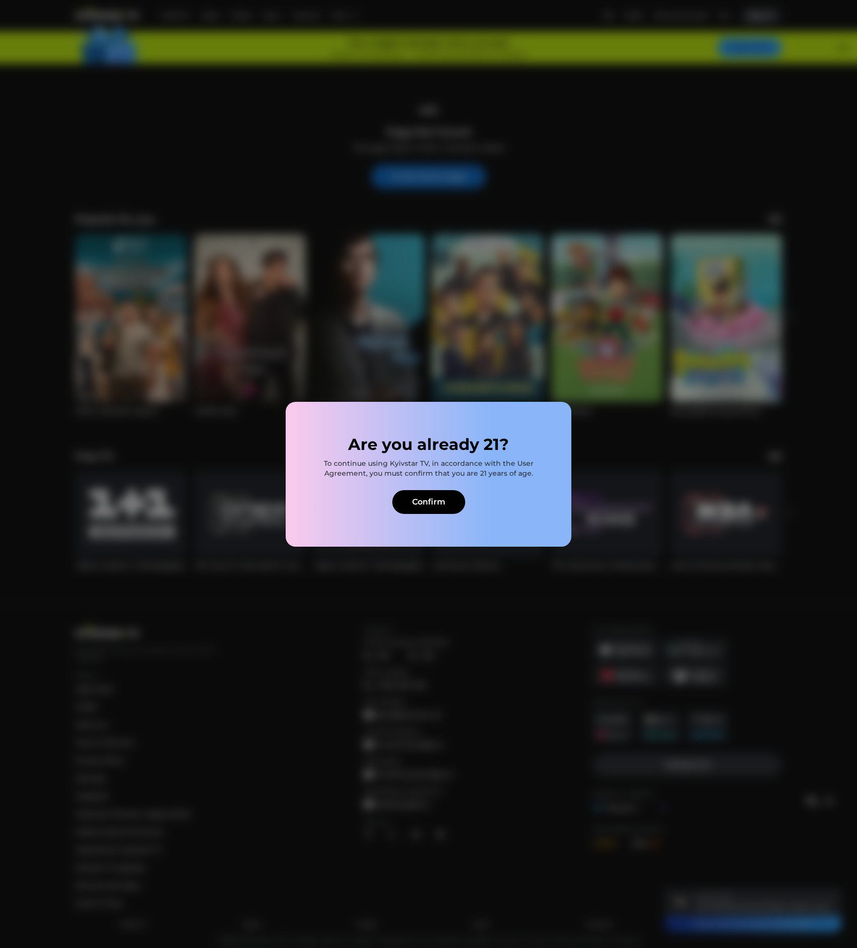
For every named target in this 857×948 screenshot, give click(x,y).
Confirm (428, 501)
